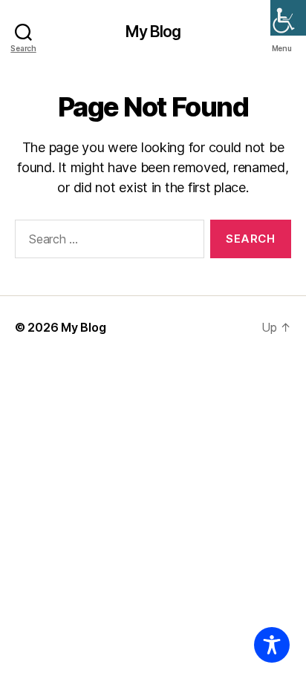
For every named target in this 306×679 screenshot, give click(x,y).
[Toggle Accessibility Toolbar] (272, 645)
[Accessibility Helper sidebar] (288, 18)
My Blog (153, 31)
